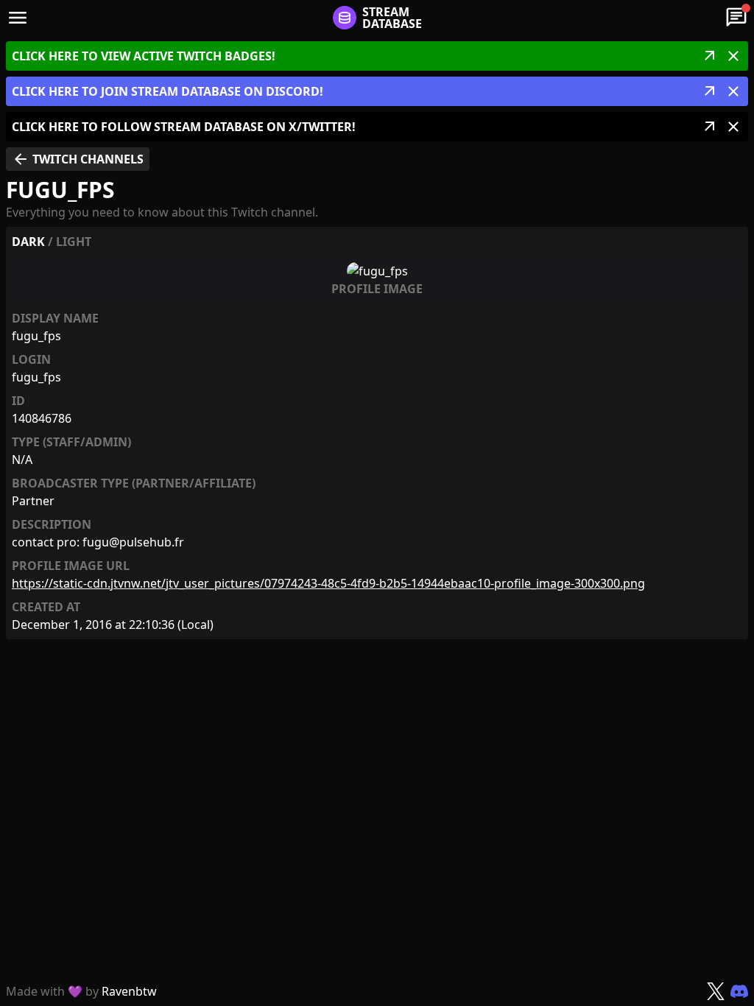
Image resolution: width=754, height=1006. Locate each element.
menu (17, 17)
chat (736, 17)
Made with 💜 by (81, 991)
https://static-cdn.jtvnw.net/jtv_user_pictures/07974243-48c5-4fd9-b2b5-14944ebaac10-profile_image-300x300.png (328, 583)
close (733, 56)
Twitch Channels (78, 159)
